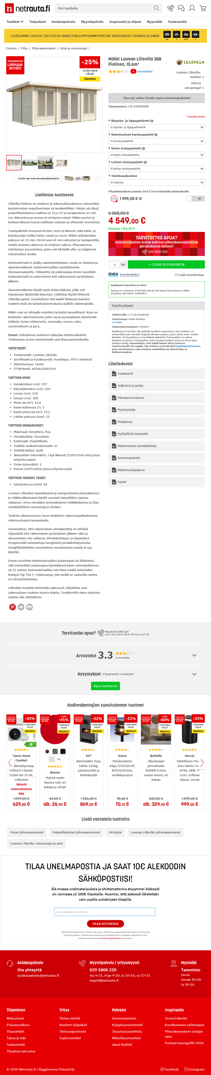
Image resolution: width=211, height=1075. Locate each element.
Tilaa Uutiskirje (105, 924)
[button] (156, 127)
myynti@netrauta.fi (104, 980)
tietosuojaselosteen (111, 938)
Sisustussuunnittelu (127, 1031)
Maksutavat (15, 1018)
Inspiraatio (174, 1010)
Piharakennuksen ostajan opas (184, 1033)
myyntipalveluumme (188, 346)
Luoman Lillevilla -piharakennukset (155, 832)
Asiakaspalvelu (63, 22)
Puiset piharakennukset (26, 832)
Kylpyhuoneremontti (127, 1025)
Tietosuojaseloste (72, 1031)
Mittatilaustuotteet (126, 1038)
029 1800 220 (103, 970)
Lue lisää (117, 322)
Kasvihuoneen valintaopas (184, 1025)
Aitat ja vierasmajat (74, 48)
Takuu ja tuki (16, 1038)
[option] (47, 751)
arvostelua (142, 71)
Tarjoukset (37, 22)
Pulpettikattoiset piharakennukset (76, 832)
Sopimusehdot (70, 1038)
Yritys (64, 1010)
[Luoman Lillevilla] (190, 62)
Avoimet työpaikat (73, 1025)
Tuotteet (13, 22)
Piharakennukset (44, 48)
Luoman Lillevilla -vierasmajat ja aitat (36, 843)
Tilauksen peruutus (21, 1051)
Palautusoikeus (18, 1025)
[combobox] (108, 8)
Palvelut (119, 1010)
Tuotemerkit (177, 22)
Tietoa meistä (69, 1018)
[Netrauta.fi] (27, 8)
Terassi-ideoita (176, 1018)
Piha (24, 48)
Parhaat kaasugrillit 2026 (184, 1043)
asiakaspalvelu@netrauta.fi (38, 975)
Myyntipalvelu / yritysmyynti (114, 962)
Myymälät (154, 22)
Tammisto (190, 970)
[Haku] (156, 8)
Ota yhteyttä (29, 970)
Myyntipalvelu (92, 22)
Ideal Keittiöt (122, 1044)
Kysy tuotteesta (105, 686)
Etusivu (12, 48)
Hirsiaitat (115, 832)
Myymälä (188, 962)
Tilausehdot (15, 1031)
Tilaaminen (16, 1010)
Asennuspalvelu (124, 1018)
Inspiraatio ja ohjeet (125, 22)
